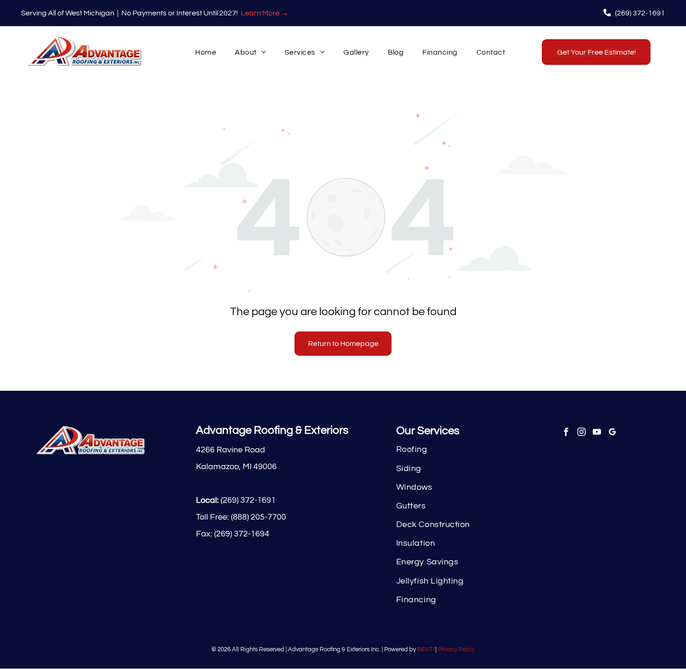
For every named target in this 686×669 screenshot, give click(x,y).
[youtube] (596, 433)
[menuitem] (205, 52)
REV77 (426, 649)
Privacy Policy (456, 649)
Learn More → (264, 13)
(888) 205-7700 (258, 517)
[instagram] (581, 433)
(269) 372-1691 (248, 500)
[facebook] (566, 433)
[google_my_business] (612, 433)
